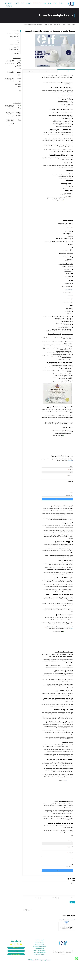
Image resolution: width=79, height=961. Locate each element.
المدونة (22, 3)
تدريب (64, 24)
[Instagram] (17, 944)
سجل (57, 499)
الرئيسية (61, 3)
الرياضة (18, 35)
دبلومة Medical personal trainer (10, 71)
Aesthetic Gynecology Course (13, 33)
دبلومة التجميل (16, 53)
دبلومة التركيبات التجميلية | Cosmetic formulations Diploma (9, 62)
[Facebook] (29, 910)
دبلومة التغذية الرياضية (14, 36)
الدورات (68, 24)
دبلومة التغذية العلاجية (14, 44)
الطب (18, 40)
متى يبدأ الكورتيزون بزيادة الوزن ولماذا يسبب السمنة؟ (10, 114)
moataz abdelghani (66, 925)
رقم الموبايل (70, 475)
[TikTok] (14, 944)
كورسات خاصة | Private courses (39, 3)
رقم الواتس (70, 481)
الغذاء (18, 42)
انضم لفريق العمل (8, 3)
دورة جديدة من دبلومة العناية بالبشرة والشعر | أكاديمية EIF (9, 107)
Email (72, 493)
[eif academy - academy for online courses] (71, 4)
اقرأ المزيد (66, 921)
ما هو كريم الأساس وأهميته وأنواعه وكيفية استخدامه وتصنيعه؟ (10, 121)
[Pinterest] (24, 910)
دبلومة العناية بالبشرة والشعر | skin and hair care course (9, 80)
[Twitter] (26, 910)
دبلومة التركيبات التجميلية (55, 24)
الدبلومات (55, 3)
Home (73, 24)
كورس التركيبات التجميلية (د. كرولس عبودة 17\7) (66, 928)
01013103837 (70, 460)
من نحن (49, 3)
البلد (72, 487)
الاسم (72, 464)
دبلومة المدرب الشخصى (14, 49)
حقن (18, 51)
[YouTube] (11, 944)
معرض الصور (28, 3)
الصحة (18, 38)
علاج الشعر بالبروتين (69, 289)
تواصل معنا (16, 3)
